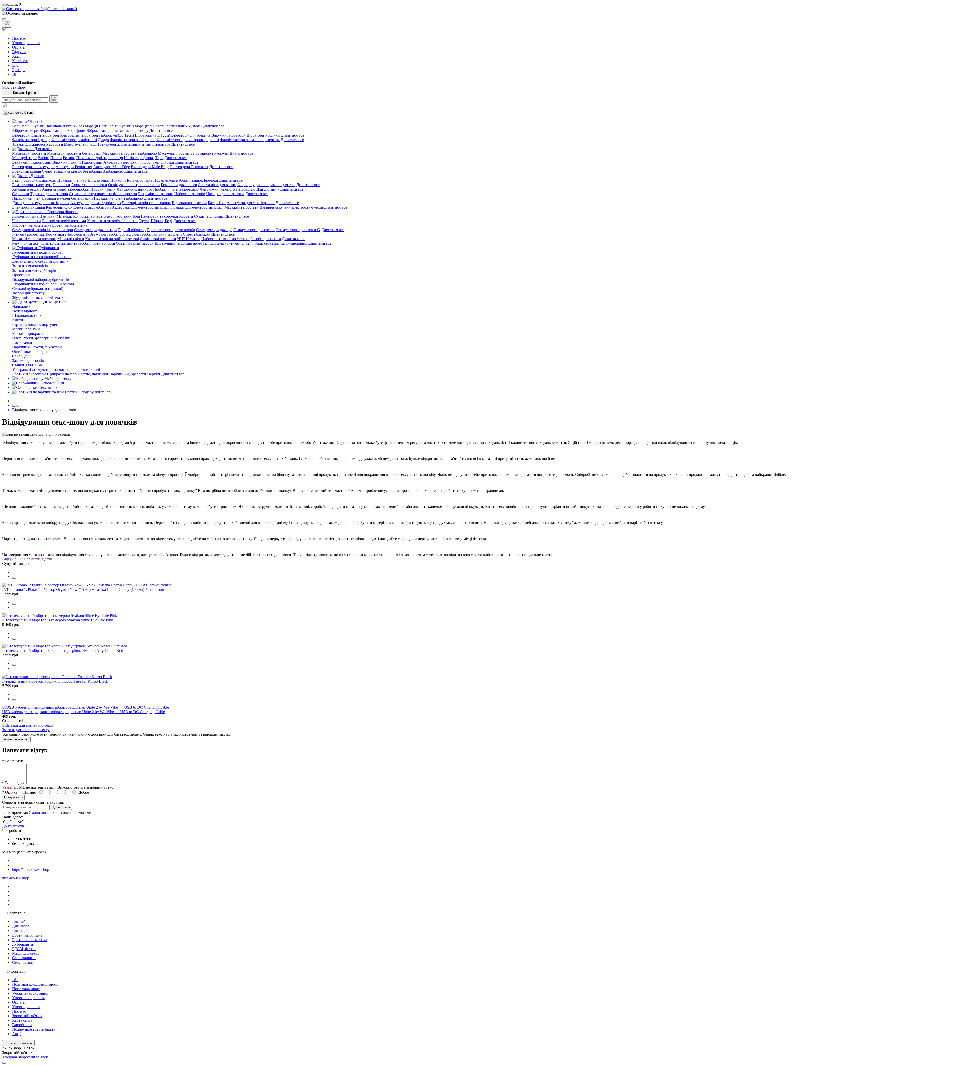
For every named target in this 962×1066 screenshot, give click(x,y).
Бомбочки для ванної (179, 185)
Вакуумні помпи (66, 162)
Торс (159, 158)
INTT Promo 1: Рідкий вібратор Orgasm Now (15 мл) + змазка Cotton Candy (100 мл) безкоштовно (84, 589)
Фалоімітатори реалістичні (74, 140)
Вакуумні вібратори (228, 135)
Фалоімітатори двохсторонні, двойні (187, 140)
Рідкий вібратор (132, 230)
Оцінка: (10, 792)
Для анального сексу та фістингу (40, 261)
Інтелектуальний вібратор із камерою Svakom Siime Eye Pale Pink (57, 620)
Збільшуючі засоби (135, 234)
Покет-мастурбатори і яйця (99, 158)
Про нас (19, 38)
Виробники (22, 1025)
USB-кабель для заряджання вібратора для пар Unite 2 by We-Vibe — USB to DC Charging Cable (83, 712)
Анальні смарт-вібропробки (65, 189)
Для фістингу (267, 189)
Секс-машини (24, 958)
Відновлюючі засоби (189, 203)
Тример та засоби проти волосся (87, 243)
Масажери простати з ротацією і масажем (193, 153)
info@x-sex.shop (15, 878)
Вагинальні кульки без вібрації (71, 126)
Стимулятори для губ (214, 230)
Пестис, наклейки (93, 374)
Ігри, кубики (98, 180)
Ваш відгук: (13, 783)
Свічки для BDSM (27, 365)
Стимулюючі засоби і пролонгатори (42, 230)
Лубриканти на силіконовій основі (41, 257)
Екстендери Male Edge (150, 167)
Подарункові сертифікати (34, 1029)
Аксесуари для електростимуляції (140, 207)
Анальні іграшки (26, 189)
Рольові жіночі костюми (111, 216)
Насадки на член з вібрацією (118, 198)
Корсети (186, 216)
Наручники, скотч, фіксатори (37, 347)
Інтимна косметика (28, 234)
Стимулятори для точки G (298, 230)
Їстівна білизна (139, 180)
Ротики (69, 158)
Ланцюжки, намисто (134, 189)
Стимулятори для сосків (254, 230)
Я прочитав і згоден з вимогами (49, 812)
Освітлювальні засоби (135, 243)
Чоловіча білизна (26, 221)
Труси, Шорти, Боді (155, 221)
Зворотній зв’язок (27, 1016)
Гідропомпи (92, 162)
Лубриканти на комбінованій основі (43, 284)
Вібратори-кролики (263, 135)
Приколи (118, 180)
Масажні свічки (70, 239)
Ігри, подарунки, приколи (34, 180)
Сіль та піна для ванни (217, 185)
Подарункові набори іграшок (178, 180)
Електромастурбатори (92, 207)
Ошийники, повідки (29, 351)
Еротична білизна (27, 935)
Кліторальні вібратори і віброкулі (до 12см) (97, 135)
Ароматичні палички (89, 185)
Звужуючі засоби (104, 234)
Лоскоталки (22, 342)
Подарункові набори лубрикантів (40, 279)
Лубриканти (22, 944)
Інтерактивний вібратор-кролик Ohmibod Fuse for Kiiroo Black (55, 681)
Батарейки (217, 203)
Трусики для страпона (49, 194)
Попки (56, 158)
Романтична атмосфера (32, 185)
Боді (136, 216)
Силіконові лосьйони (158, 239)
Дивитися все (212, 126)
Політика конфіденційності (35, 984)
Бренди (18, 70)
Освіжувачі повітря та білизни (134, 185)
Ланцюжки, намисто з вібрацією (227, 189)
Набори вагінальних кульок (176, 126)
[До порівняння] (14, 573)
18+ (15, 74)
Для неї (18, 921)
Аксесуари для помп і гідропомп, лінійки (138, 162)
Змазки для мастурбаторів (34, 270)
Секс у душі (22, 356)
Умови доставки (26, 43)
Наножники (22, 306)
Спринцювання (293, 243)
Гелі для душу (214, 243)
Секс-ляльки (22, 962)
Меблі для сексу (25, 953)
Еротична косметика (29, 940)
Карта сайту (22, 1020)
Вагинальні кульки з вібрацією (125, 126)
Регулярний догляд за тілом (35, 243)
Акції (16, 56)
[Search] (53, 99)
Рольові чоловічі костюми (64, 221)
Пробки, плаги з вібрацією (176, 189)
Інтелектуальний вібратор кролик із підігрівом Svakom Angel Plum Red (62, 650)
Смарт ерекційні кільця (62, 171)
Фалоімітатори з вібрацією (132, 140)
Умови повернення (28, 998)
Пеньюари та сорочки (159, 216)
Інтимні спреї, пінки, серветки (253, 243)
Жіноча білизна (25, 216)
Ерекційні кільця (26, 171)
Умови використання (30, 993)
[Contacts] (6, 24)
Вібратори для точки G (190, 135)
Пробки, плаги (103, 189)
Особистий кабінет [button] (18, 83)
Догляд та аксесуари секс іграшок (40, 203)
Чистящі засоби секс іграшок (146, 203)
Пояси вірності (25, 311)
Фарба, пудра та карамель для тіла (266, 185)
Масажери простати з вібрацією (129, 153)
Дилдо (103, 140)
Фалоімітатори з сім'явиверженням (250, 140)
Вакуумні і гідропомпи (31, 162)
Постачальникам (26, 989)
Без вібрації (92, 171)
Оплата (18, 47)
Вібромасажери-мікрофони (62, 130)
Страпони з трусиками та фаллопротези (103, 194)
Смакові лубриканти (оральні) (37, 288)
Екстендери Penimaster (189, 167)
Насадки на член (26, 198)
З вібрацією (113, 171)
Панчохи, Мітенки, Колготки (64, 216)
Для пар (19, 930)
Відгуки (19, 52)
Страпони (20, 194)
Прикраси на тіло (62, 374)
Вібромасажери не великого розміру (117, 130)
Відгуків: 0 (11, 559)
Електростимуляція (28, 207)
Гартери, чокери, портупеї (34, 324)
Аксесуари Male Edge (111, 167)
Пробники (21, 275)
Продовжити (13, 797)
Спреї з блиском (196, 234)
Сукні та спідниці (209, 216)
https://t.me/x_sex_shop (30, 869)
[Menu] (4, 19)
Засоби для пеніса (266, 239)
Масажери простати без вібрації (74, 153)
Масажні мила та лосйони (34, 239)
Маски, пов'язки (26, 329)
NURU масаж (188, 239)
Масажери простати (29, 153)
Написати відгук (38, 559)
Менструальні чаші (80, 144)
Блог (16, 65)
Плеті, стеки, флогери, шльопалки (41, 338)
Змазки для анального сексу (26, 730)
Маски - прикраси (27, 333)
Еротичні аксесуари (29, 374)
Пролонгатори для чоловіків (171, 230)
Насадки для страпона (225, 194)
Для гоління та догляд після (178, 243)
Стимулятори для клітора (95, 230)
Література (161, 144)
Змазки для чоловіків (30, 266)
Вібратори (21, 135)
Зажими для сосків (28, 360)
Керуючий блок (59, 207)
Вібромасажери (25, 130)
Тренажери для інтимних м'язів (124, 144)
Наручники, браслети (127, 374)
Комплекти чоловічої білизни (112, 221)
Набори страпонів (189, 194)
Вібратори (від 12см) (152, 135)
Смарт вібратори (45, 135)
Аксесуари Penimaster (74, 167)
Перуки (153, 374)
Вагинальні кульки (28, 126)
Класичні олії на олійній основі (112, 239)
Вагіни (43, 158)
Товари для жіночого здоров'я (37, 144)
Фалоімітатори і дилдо (31, 140)
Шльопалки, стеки (28, 315)
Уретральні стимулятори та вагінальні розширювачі (56, 369)
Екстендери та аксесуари (33, 167)
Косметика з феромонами (67, 234)
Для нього (20, 926)
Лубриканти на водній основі (37, 252)
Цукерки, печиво (72, 180)
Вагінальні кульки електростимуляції (291, 207)
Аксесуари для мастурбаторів (95, 203)
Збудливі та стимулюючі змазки (39, 297)
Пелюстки (61, 185)
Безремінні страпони (155, 194)
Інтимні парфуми (167, 234)
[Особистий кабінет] (481, 13)
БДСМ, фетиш (24, 949)
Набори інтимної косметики (225, 239)
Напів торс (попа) (139, 158)
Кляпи (17, 320)
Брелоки (211, 180)
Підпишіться (60, 807)
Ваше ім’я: (12, 761)
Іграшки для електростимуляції (196, 207)
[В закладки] (14, 578)
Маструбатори (24, 158)
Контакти (20, 61)
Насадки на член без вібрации (67, 198)
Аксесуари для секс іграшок (251, 203)
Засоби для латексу (28, 293)
